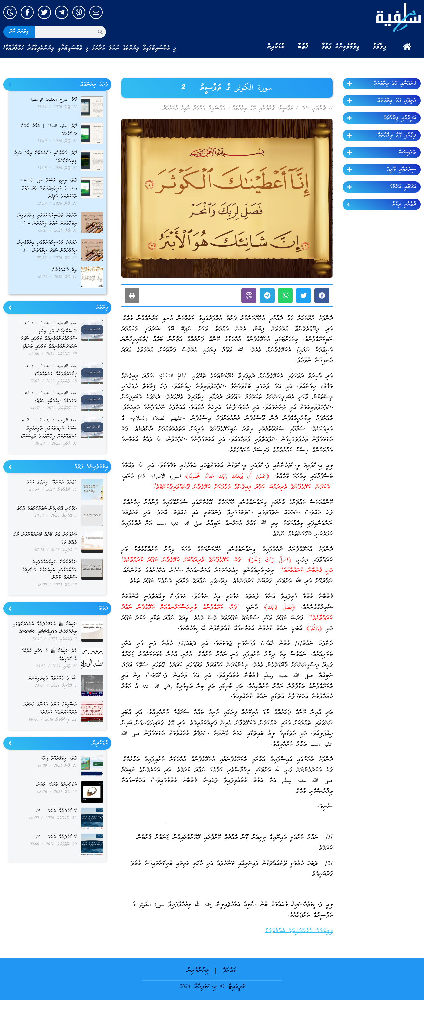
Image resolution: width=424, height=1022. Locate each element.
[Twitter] (44, 12)
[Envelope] (96, 12)
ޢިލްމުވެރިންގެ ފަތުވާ (341, 46)
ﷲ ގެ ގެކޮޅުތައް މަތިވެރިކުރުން (52, 678)
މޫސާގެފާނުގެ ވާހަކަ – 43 (56, 837)
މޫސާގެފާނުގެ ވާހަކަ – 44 (56, 811)
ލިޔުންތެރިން (198, 970)
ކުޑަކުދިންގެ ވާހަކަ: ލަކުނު (57, 784)
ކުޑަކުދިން (276, 46)
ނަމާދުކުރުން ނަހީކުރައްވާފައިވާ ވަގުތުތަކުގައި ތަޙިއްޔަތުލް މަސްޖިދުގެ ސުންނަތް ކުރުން (49, 570)
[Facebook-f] (27, 12)
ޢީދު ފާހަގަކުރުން (64, 270)
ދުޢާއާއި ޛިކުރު (404, 204)
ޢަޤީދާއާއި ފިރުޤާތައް (400, 118)
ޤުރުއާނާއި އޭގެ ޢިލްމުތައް (395, 84)
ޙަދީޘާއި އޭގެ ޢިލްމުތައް (396, 101)
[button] (321, 295)
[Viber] (78, 12)
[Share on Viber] (248, 295)
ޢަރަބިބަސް (407, 152)
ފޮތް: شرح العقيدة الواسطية (53, 99)
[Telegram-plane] (61, 12)
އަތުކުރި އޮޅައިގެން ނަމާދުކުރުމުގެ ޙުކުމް (47, 508)
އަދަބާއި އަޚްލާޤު (403, 187)
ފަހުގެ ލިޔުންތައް (94, 85)
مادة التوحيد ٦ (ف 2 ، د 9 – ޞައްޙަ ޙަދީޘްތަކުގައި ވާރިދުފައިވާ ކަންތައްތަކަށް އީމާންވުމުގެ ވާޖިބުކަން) (49, 428)
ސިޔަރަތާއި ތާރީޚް (401, 170)
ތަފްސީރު (286, 108)
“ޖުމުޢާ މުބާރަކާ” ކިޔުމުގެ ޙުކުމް (51, 482)
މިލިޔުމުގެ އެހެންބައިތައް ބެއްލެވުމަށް (299, 931)
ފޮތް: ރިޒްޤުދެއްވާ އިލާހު (58, 758)
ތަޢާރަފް (229, 970)
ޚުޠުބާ (303, 46)
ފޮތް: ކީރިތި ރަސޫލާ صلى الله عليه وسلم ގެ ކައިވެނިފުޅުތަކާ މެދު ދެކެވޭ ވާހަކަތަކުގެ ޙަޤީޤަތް (49, 188)
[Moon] (10, 12)
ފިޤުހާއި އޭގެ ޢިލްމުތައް (397, 135)
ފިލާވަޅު (379, 46)
